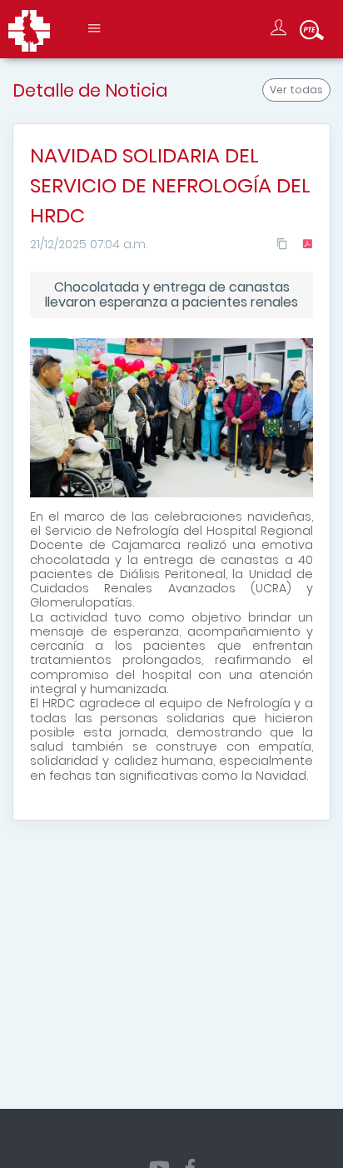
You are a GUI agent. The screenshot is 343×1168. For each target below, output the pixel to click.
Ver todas (296, 89)
